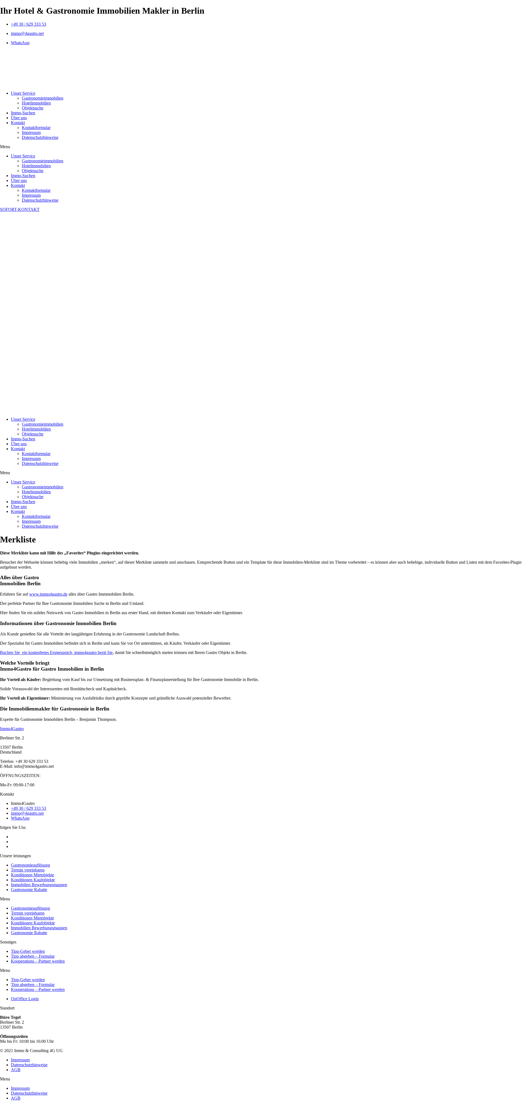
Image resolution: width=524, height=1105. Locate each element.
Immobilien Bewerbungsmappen (39, 884)
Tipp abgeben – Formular (33, 956)
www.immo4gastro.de (48, 594)
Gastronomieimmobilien (42, 98)
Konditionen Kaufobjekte (33, 879)
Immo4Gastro (12, 728)
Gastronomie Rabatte (29, 889)
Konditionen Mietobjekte (32, 875)
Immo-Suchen (23, 113)
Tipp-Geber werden (28, 951)
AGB (15, 1069)
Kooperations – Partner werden (38, 961)
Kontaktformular (36, 127)
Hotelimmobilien (36, 103)
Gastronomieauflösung (30, 865)
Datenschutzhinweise (40, 137)
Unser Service (23, 93)
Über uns (19, 117)
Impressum (31, 132)
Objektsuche (32, 108)
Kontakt (18, 122)
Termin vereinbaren (27, 870)
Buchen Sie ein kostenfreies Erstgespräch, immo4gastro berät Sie (56, 652)
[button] (262, 146)
